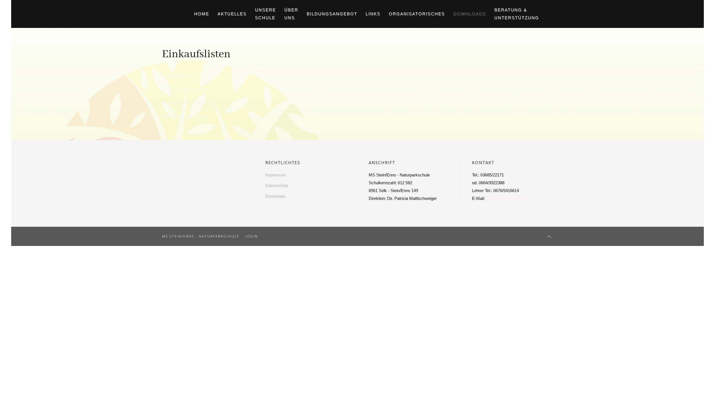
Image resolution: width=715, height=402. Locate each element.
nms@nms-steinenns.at (508, 198)
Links (373, 13)
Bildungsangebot (332, 13)
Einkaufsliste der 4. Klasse (186, 116)
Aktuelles (232, 13)
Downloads (469, 13)
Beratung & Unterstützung (516, 14)
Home (201, 13)
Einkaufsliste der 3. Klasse (186, 103)
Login (251, 236)
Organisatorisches (417, 13)
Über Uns (291, 14)
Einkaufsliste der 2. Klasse (186, 89)
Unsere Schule (265, 14)
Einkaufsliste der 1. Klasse (186, 76)
